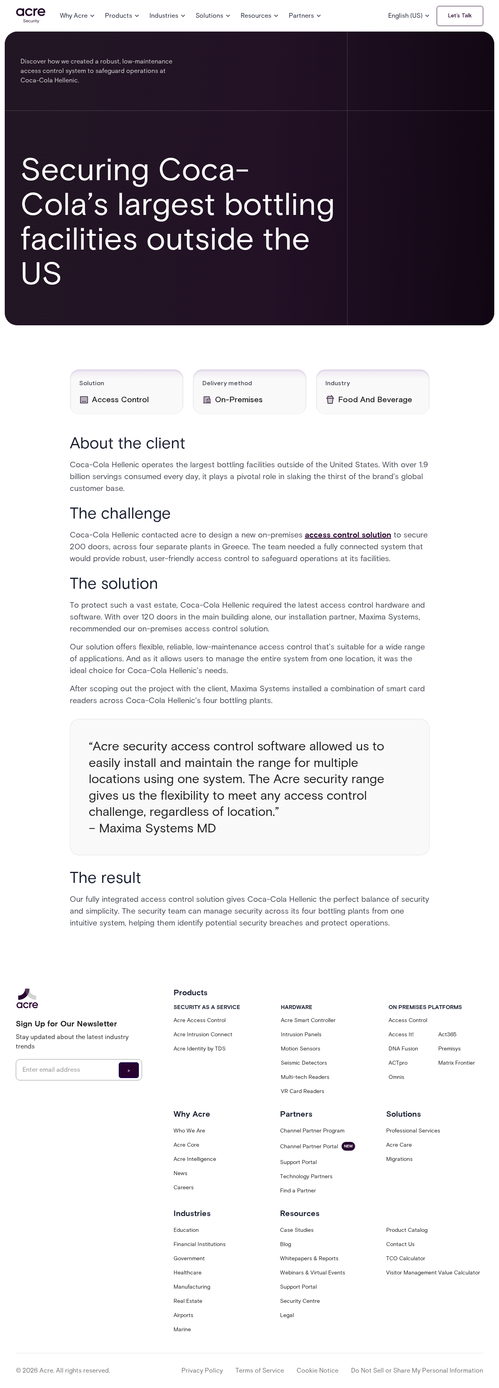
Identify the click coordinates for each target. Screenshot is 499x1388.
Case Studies (297, 1230)
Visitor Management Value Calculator (433, 1272)
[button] (77, 16)
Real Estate (188, 1301)
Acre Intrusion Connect (203, 1034)
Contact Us (400, 1244)
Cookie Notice (317, 1370)
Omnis (396, 1077)
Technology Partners (306, 1176)
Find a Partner (298, 1190)
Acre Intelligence (195, 1159)
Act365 (447, 1034)
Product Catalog (407, 1230)
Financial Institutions (200, 1244)
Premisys (449, 1048)
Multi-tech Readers (305, 1077)
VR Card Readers (302, 1091)
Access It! (401, 1034)
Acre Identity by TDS (200, 1048)
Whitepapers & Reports (309, 1258)
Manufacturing (192, 1287)
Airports (183, 1315)
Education (186, 1230)
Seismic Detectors (304, 1063)
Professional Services (413, 1130)
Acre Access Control (200, 1020)
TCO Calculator (405, 1258)
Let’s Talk (460, 15)
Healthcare (188, 1272)
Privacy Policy (202, 1370)
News (180, 1173)
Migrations (399, 1159)
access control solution (348, 534)
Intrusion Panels (301, 1034)
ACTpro (398, 1063)
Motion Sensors (300, 1048)
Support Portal (298, 1162)
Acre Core (186, 1145)
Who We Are (189, 1130)
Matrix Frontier (456, 1063)
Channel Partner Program (312, 1130)
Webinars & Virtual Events (312, 1272)
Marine (182, 1329)
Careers (184, 1187)
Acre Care (399, 1145)
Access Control (408, 1020)
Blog (285, 1244)
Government (189, 1258)
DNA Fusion (403, 1048)
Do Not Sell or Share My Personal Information (417, 1370)
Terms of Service (259, 1370)
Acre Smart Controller (308, 1020)
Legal (287, 1315)
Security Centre (300, 1301)
